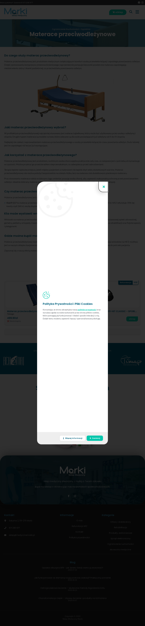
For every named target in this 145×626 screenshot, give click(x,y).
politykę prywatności (87, 309)
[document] (72, 313)
